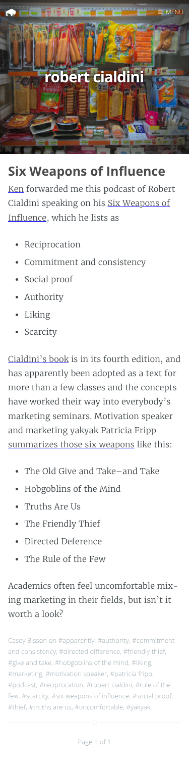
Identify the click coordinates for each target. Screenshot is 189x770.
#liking (141, 662)
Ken (16, 189)
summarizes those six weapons (71, 445)
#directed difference (89, 651)
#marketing (25, 673)
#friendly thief (144, 651)
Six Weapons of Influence (86, 171)
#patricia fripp (131, 673)
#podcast (22, 684)
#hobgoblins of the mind (92, 662)
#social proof (152, 695)
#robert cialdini (110, 684)
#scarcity (35, 695)
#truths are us (50, 706)
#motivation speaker (76, 673)
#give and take (29, 662)
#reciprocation (61, 684)
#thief (17, 706)
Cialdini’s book (38, 359)
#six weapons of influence (90, 695)
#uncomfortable (99, 706)
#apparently (76, 640)
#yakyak (138, 706)
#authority (113, 640)
